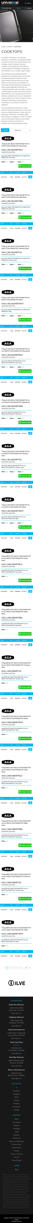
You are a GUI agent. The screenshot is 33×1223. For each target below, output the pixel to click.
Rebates (16, 1125)
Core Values (16, 1122)
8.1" (13, 162)
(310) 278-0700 (16, 1066)
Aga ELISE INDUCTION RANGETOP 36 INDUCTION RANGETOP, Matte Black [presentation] (15, 208)
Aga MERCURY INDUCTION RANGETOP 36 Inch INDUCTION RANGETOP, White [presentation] (14, 729)
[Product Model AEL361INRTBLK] (16, 145)
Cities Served (16, 1160)
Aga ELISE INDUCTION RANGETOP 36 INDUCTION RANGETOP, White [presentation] (15, 310)
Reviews (16, 1135)
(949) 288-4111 (16, 1078)
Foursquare (16, 1106)
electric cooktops (13, 64)
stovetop (13, 57)
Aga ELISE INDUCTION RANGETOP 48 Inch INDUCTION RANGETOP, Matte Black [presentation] (13, 413)
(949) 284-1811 (16, 1053)
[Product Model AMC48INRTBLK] (16, 769)
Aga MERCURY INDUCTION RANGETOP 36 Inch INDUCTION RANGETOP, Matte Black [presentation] (14, 624)
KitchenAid (12, 114)
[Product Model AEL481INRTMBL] (16, 401)
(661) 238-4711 (16, 1038)
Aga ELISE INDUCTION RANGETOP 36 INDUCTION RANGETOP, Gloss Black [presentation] (15, 156)
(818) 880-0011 (16, 1026)
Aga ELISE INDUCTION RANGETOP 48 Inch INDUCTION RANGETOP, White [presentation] (13, 517)
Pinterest (16, 1103)
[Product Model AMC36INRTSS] (16, 665)
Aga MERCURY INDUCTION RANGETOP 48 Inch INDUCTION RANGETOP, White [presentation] (14, 940)
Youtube (16, 1100)
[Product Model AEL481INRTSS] (16, 453)
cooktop (5, 57)
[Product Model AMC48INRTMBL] (16, 823)
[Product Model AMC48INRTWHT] (16, 929)
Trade (16, 1131)
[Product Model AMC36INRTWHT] (16, 717)
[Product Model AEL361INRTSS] (16, 247)
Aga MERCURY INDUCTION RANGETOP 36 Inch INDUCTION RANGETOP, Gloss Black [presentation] (14, 571)
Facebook (16, 1091)
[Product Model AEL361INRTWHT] (16, 298)
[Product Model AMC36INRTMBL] (16, 611)
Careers (16, 1150)
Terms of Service (16, 1154)
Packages (16, 1128)
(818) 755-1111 (16, 1013)
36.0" (4, 162)
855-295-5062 (13, 1191)
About (17, 1119)
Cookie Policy (16, 1147)
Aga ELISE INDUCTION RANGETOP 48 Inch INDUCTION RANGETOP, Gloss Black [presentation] (13, 362)
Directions (16, 1045)
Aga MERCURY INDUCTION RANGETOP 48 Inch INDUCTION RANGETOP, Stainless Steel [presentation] (14, 889)
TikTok (16, 1097)
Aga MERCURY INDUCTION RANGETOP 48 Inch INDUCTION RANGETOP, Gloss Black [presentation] (14, 782)
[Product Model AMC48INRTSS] (16, 876)
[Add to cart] (30, 177)
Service (16, 1157)
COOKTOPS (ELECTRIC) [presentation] (8, 152)
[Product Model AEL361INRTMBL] (16, 196)
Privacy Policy (16, 1144)
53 (26, 967)
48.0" (4, 367)
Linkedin (16, 1110)
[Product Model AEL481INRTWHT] (16, 506)
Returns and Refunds (16, 1141)
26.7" (21, 162)
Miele (26, 114)
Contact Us (16, 1138)
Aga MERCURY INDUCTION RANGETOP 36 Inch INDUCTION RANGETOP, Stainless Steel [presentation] (14, 678)
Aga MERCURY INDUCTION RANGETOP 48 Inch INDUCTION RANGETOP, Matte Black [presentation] (14, 836)
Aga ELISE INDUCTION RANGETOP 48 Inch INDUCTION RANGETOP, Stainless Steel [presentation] (13, 466)
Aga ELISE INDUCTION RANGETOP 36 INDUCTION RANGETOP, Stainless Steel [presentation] (15, 259)
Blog (16, 1169)
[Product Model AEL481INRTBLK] (16, 350)
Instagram (16, 1094)
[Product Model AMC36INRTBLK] (16, 558)
